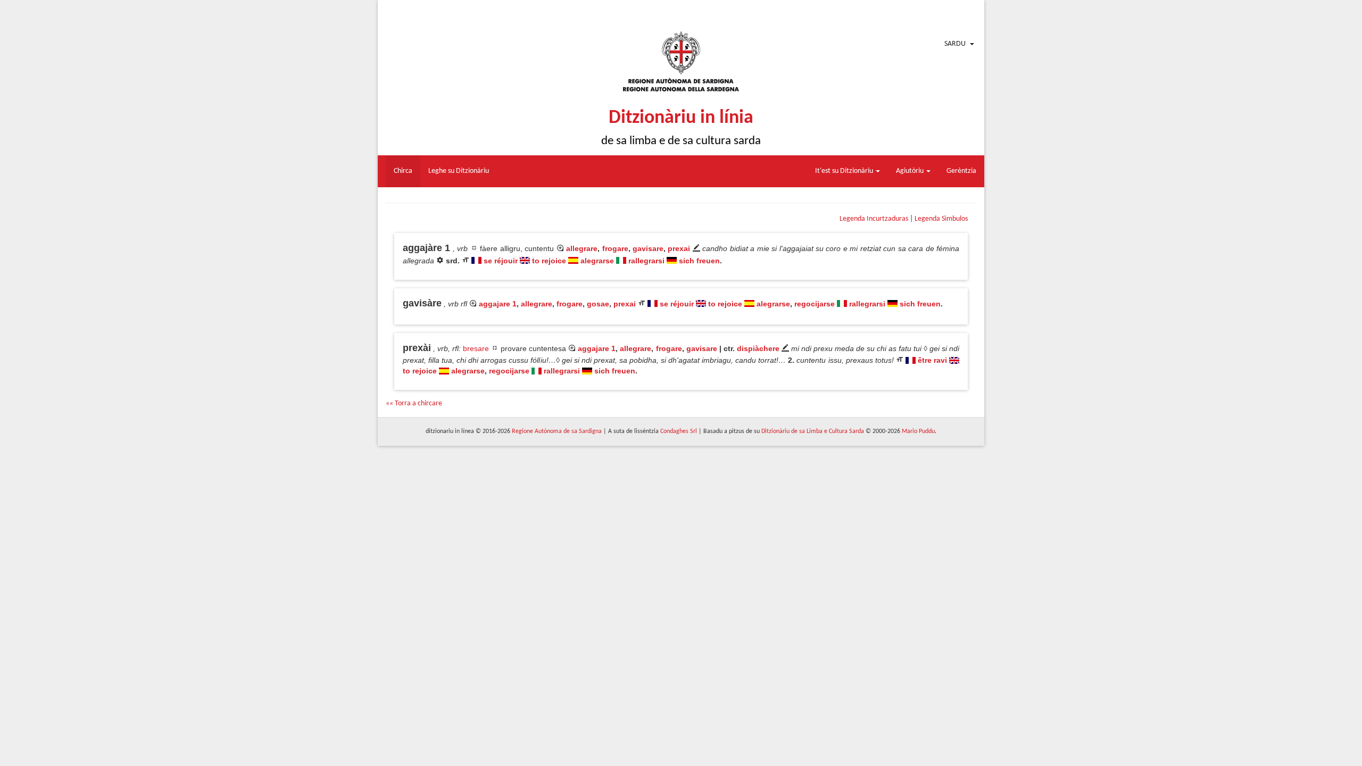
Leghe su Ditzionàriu (458, 171)
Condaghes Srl (678, 431)
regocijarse (814, 303)
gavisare (648, 248)
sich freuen (699, 260)
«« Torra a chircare (414, 403)
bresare (476, 348)
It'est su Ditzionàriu (845, 171)
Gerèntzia (961, 171)
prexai (679, 248)
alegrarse (597, 260)
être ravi (932, 360)
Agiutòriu (910, 171)
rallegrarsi (646, 260)
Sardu (955, 44)
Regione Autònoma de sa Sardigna (557, 431)
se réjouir (501, 260)
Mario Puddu (918, 431)
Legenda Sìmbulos (941, 219)
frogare (615, 248)
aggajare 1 (498, 303)
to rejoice (549, 260)
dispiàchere (758, 348)
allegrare (581, 248)
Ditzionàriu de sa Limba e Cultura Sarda (812, 431)
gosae (598, 303)
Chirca (403, 171)
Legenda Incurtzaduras (874, 219)
